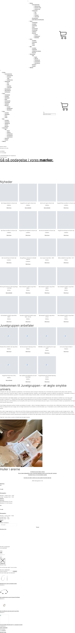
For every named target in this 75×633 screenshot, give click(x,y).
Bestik (35, 57)
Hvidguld (36, 15)
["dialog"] (37, 595)
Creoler (36, 34)
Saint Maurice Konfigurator (38, 19)
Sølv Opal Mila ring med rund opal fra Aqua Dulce (9, 611)
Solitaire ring (37, 9)
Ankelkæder (34, 22)
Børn (31, 46)
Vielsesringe (34, 10)
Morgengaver (35, 18)
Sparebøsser (37, 63)
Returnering (2, 545)
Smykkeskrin (37, 61)
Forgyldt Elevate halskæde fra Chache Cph (28, 230)
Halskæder (34, 25)
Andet (33, 45)
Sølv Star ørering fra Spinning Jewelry (28, 346)
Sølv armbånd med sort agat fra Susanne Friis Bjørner (10, 597)
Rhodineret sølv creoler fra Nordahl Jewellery (8, 583)
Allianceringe (37, 6)
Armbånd (34, 24)
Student (34, 66)
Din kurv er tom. (3, 632)
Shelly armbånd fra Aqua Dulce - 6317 (66, 257)
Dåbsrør (36, 58)
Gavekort (34, 64)
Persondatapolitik (4, 536)
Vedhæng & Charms (36, 51)
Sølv (35, 12)
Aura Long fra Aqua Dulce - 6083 (47, 257)
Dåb (33, 55)
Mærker (31, 67)
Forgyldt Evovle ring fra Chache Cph (28, 203)
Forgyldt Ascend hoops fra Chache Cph (66, 230)
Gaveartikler (32, 54)
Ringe (33, 27)
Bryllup (31, 3)
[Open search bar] (43, 111)
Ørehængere (37, 36)
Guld (35, 13)
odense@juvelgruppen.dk (5, 510)
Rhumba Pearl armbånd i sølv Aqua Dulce (9, 346)
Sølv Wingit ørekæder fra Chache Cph (9, 203)
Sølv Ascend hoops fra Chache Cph (9, 257)
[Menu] (0, 70)
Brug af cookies (3, 539)
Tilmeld (37, 527)
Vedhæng (34, 31)
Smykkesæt (34, 30)
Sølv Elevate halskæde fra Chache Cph (47, 230)
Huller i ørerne (3, 533)
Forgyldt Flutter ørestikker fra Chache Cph (66, 203)
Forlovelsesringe (35, 4)
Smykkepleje (35, 28)
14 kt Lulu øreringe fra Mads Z (66, 346)
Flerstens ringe (37, 7)
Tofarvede (36, 16)
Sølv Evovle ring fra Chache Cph (47, 203)
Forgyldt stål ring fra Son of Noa (9, 375)
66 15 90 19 (2, 486)
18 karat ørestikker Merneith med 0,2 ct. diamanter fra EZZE (11, 624)
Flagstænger (37, 60)
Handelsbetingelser (4, 542)
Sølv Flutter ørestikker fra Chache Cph (9, 230)
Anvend (15, 571)
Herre (31, 39)
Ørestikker (36, 37)
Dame (31, 21)
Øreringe (34, 33)
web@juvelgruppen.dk (5, 490)
